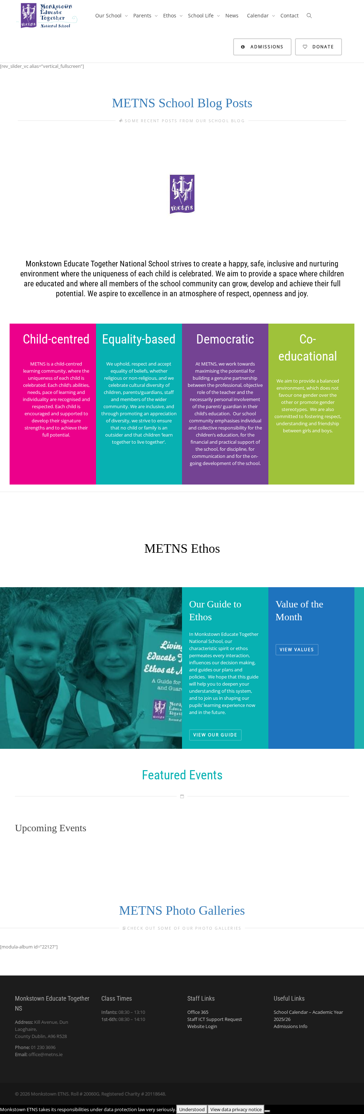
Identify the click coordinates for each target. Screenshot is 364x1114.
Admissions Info (290, 1026)
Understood (192, 1109)
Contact (289, 15)
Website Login (202, 1026)
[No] (267, 1111)
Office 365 (197, 1012)
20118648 (155, 1094)
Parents (143, 15)
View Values (297, 650)
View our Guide (215, 735)
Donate (322, 47)
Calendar (258, 15)
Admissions (266, 47)
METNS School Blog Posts (182, 103)
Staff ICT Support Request (214, 1019)
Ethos (170, 15)
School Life (201, 15)
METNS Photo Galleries (182, 910)
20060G (91, 1094)
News (232, 15)
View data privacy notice (236, 1109)
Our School (109, 15)
